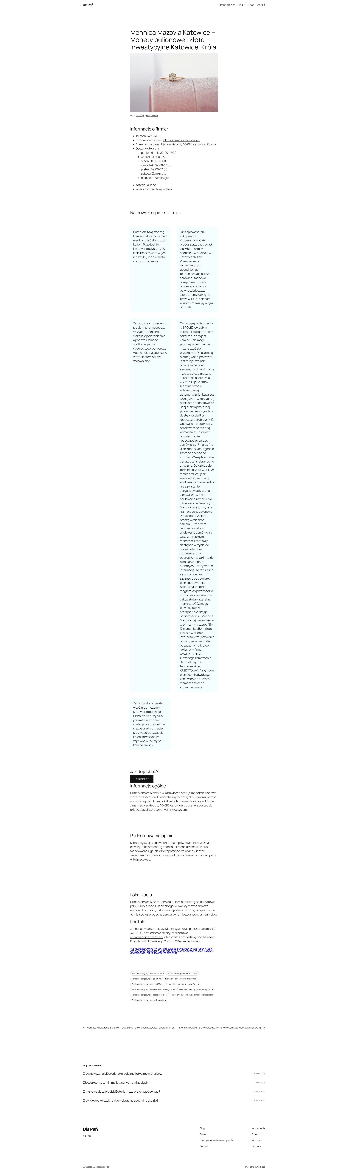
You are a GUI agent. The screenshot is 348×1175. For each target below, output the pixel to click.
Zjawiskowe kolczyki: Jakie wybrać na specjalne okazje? (120, 1100)
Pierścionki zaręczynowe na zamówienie (182, 984)
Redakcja (140, 115)
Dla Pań (88, 5)
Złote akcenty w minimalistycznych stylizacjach (115, 1082)
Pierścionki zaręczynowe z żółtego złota (149, 1000)
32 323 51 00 (155, 136)
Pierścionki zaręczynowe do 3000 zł (180, 978)
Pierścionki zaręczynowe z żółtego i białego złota (192, 994)
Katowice (154, 115)
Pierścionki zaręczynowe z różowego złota (149, 994)
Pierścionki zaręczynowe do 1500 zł (147, 978)
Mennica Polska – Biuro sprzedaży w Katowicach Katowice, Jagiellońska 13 (220, 1027)
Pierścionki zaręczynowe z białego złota (196, 989)
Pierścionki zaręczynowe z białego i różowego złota (153, 989)
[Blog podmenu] (244, 5)
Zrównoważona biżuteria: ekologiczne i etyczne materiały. (122, 1073)
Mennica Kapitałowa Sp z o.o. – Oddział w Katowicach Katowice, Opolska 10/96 (131, 1027)
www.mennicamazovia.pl (146, 937)
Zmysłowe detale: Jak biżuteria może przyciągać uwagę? (121, 1091)
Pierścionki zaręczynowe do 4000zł (147, 984)
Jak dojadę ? (142, 778)
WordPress (260, 1166)
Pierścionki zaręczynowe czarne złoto (148, 973)
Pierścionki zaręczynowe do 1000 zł (182, 973)
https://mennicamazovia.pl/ (181, 140)
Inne (148, 115)
